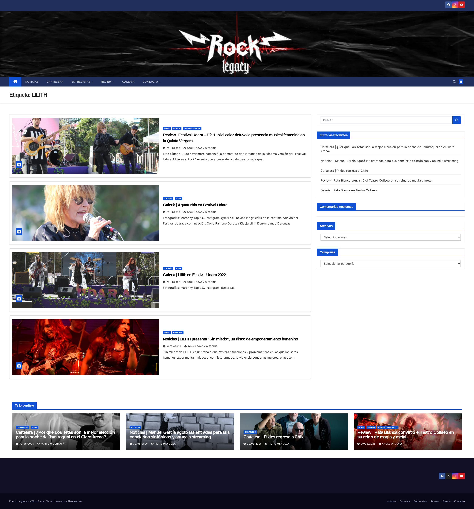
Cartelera (55, 81)
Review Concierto (387, 427)
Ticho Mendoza (165, 443)
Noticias (32, 81)
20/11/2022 (173, 148)
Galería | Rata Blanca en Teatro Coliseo (349, 190)
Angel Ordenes (392, 443)
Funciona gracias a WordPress (27, 501)
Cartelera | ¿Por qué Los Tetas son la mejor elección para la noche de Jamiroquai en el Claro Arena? (65, 434)
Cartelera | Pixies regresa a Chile (344, 170)
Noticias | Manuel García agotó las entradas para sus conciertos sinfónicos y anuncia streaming (389, 161)
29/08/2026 (368, 443)
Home (167, 128)
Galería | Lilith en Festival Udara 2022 (194, 274)
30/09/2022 (174, 346)
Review (106, 81)
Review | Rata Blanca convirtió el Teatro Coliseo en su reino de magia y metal (376, 180)
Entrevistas (81, 81)
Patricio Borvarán (53, 443)
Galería (128, 81)
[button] (454, 82)
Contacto (151, 81)
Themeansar (75, 501)
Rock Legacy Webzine (201, 148)
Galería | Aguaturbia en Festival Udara (195, 205)
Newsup (58, 501)
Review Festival (192, 128)
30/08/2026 (27, 443)
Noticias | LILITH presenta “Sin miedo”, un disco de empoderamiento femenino (230, 339)
